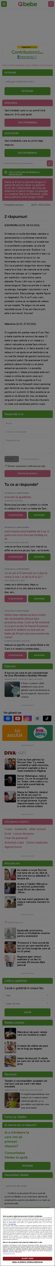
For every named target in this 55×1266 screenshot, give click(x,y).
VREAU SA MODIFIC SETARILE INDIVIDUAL (27, 1262)
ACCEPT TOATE (27, 1258)
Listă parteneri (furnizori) (9, 1253)
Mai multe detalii (12, 1224)
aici (27, 1233)
